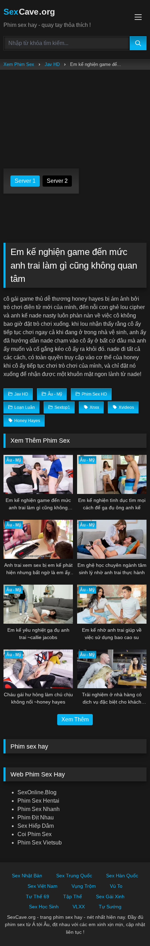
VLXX (79, 906)
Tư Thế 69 (37, 896)
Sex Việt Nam (43, 886)
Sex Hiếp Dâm (35, 826)
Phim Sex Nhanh (38, 809)
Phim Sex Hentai (38, 801)
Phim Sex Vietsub (39, 843)
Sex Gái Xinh (110, 896)
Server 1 (25, 181)
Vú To (116, 886)
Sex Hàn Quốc (122, 875)
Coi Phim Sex (34, 834)
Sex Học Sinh (44, 906)
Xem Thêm (75, 719)
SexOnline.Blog (37, 792)
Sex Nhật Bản (27, 875)
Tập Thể (72, 896)
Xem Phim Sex (18, 64)
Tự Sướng (110, 906)
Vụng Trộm (84, 886)
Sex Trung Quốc (74, 875)
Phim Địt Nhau (35, 817)
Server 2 (57, 181)
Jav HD (52, 64)
